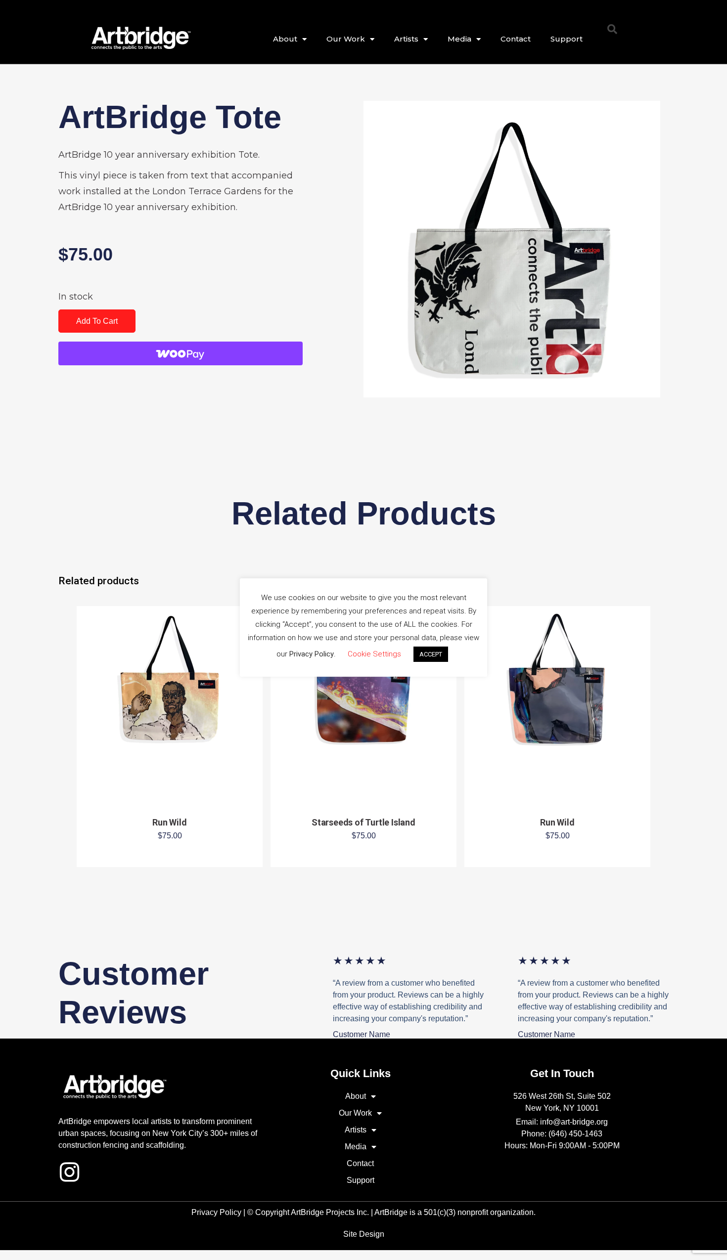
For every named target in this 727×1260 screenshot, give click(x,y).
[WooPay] (180, 353)
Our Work (345, 38)
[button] (612, 29)
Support (566, 38)
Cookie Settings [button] (374, 654)
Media (459, 38)
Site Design (363, 1234)
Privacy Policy (216, 1212)
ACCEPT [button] (430, 654)
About (285, 38)
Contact (515, 38)
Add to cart (97, 321)
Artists (406, 38)
